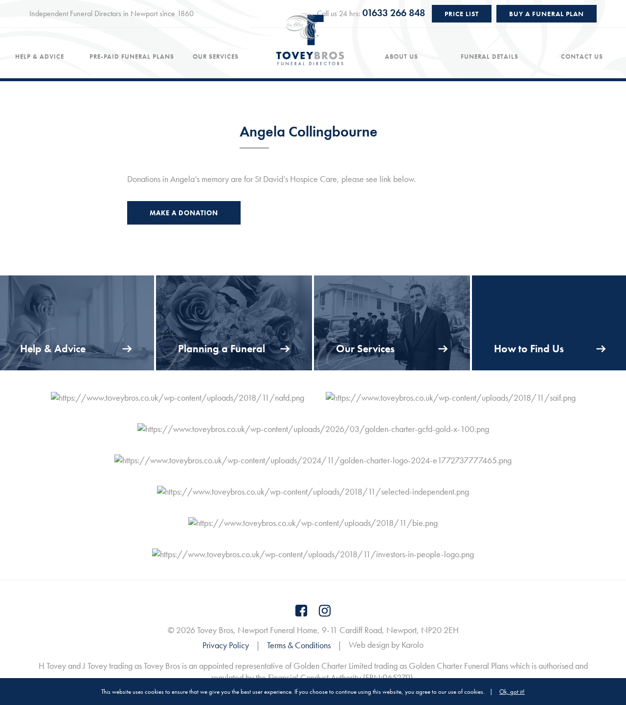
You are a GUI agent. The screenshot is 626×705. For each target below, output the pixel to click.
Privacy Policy (225, 645)
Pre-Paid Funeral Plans (131, 57)
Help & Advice (39, 57)
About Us (401, 57)
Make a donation (184, 212)
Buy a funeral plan (546, 13)
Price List (462, 13)
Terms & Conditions (299, 645)
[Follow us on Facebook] (301, 610)
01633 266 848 (393, 12)
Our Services (216, 57)
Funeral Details (489, 57)
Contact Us (582, 57)
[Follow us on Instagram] (324, 610)
